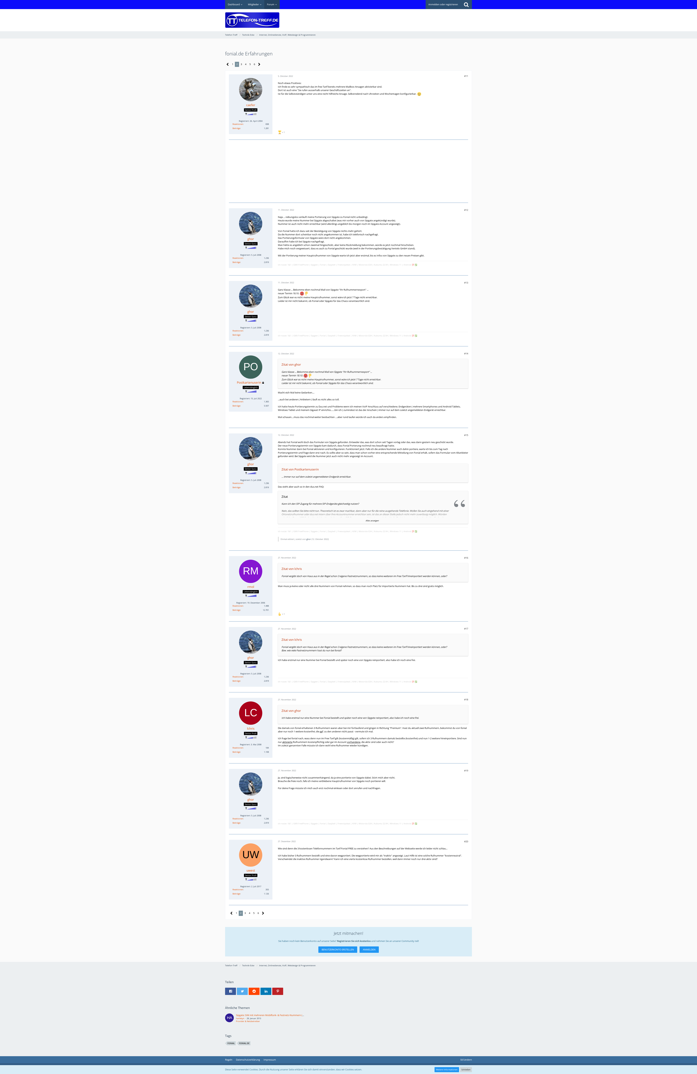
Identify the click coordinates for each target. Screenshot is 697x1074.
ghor (308, 539)
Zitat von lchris (292, 569)
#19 (466, 770)
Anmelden (369, 949)
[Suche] (466, 4)
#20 (466, 841)
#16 (466, 557)
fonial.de (244, 1043)
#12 (466, 210)
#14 (466, 353)
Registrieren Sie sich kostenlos (354, 941)
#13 (466, 282)
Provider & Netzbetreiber (248, 1021)
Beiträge (236, 128)
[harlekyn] (229, 1018)
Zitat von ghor (291, 364)
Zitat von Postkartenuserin (300, 469)
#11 (466, 76)
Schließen (465, 1069)
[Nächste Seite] (259, 64)
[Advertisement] (406, 17)
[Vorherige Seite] (227, 64)
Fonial (231, 1043)
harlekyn (240, 1018)
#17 (466, 628)
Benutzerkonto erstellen (338, 949)
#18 (466, 699)
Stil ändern (466, 1059)
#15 (466, 435)
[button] (230, 991)
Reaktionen (238, 124)
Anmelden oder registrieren (443, 4)
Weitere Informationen (447, 1069)
